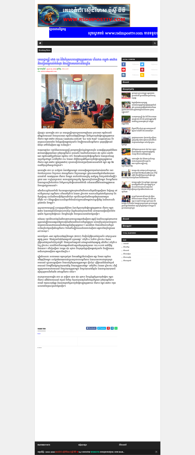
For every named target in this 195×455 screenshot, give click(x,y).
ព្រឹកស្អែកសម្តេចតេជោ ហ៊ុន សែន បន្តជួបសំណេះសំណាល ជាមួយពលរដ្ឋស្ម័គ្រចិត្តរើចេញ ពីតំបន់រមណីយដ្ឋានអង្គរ (144, 152)
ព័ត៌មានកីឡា (126, 247)
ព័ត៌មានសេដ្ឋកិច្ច (127, 257)
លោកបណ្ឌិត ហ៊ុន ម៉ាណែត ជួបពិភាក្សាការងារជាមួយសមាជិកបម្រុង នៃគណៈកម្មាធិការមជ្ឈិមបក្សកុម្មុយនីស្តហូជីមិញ (138, 162)
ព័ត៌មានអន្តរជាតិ (127, 261)
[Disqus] (77, 411)
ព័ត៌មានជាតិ (65, 69)
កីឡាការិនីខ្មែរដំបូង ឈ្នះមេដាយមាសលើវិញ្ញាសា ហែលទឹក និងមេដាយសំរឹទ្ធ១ (144, 129)
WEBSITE (95, 452)
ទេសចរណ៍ (126, 244)
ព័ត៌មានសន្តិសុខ (127, 254)
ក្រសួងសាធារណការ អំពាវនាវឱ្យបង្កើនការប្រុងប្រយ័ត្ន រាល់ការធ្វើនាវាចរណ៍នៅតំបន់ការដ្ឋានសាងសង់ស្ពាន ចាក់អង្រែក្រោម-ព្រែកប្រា (139, 141)
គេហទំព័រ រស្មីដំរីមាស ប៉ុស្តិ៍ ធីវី (65, 452)
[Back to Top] (156, 452)
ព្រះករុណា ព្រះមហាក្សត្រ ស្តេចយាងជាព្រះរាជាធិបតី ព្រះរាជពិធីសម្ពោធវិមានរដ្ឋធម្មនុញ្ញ (143, 95)
